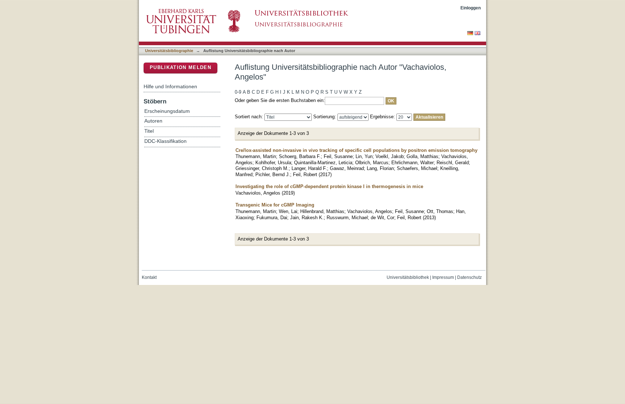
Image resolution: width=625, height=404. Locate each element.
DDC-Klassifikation (165, 141)
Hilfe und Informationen (170, 86)
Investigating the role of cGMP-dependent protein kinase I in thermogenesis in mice (329, 186)
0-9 (238, 92)
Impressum (443, 277)
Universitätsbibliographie (169, 50)
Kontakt (149, 277)
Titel (149, 131)
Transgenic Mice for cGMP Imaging (274, 205)
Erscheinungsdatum (167, 111)
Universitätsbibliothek (408, 277)
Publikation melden (180, 67)
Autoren (153, 121)
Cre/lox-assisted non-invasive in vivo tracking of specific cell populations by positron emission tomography (356, 150)
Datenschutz (469, 277)
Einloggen (470, 7)
